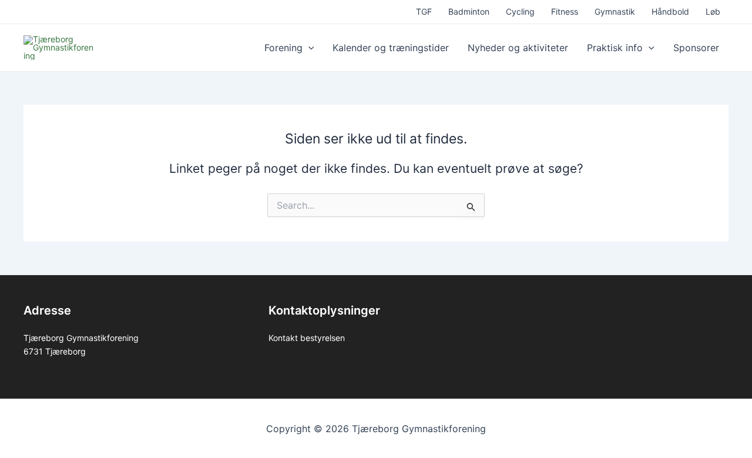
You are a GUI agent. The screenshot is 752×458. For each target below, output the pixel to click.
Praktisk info (615, 48)
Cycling (520, 11)
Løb (713, 11)
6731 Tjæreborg (55, 351)
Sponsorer (696, 48)
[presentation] (308, 47)
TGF (424, 11)
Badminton (468, 11)
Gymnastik (615, 11)
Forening (283, 48)
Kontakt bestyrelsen (306, 338)
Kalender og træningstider (391, 48)
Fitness (564, 11)
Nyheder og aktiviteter (518, 48)
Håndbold (670, 11)
